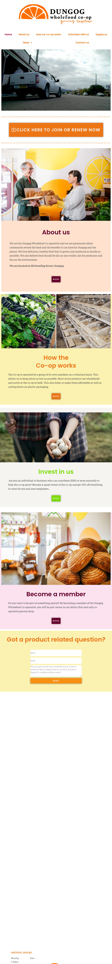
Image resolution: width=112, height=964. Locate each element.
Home (8, 34)
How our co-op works (48, 34)
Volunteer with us (78, 34)
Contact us (82, 42)
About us (24, 34)
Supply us (101, 34)
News (26, 42)
